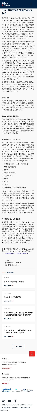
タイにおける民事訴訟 (12, 297)
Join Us (4, 383)
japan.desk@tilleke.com (13, 263)
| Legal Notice (4, 410)
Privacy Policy (6, 407)
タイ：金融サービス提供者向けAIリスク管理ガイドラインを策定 (18, 331)
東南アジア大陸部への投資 (14, 281)
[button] (29, 4)
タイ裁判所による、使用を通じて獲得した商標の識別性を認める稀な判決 (18, 313)
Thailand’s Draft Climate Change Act (17, 253)
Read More (7, 285)
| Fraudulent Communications (21, 407)
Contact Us (6, 368)
